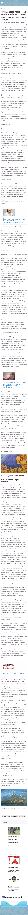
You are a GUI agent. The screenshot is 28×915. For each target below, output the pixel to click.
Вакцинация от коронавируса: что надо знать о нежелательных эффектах (14, 220)
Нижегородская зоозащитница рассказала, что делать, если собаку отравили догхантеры (14, 887)
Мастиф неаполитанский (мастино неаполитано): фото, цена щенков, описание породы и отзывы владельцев (14, 839)
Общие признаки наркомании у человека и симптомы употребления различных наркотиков (14, 385)
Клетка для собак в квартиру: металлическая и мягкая (14, 674)
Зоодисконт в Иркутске (13, 854)
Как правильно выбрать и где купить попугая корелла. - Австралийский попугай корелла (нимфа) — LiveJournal (13, 869)
